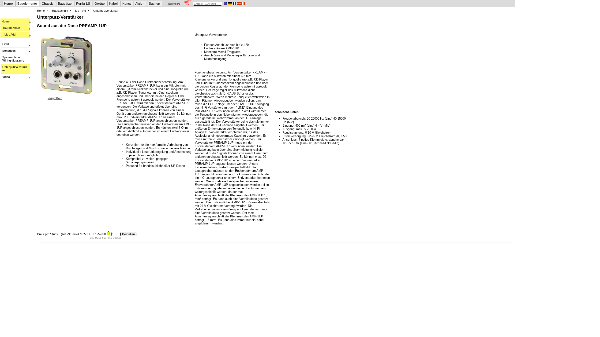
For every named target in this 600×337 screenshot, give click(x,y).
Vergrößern (55, 98)
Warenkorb (174, 3)
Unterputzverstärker (14, 69)
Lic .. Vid (8, 34)
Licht (5, 44)
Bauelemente (27, 3)
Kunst (126, 3)
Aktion (139, 3)
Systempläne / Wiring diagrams (13, 59)
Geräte (99, 3)
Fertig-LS (83, 3)
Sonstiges (9, 50)
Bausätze (65, 3)
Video (6, 77)
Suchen (154, 3)
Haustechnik (11, 28)
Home (8, 3)
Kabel (113, 3)
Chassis (47, 3)
